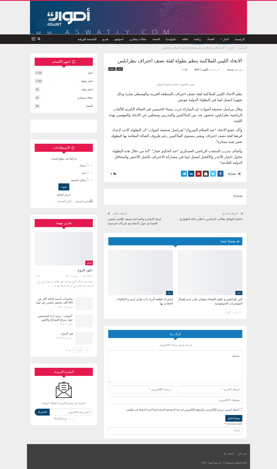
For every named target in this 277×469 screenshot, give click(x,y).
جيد (84, 172)
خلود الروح (85, 270)
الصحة (156, 39)
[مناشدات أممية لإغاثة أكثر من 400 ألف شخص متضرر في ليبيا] (84, 303)
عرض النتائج (64, 194)
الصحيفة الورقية (87, 39)
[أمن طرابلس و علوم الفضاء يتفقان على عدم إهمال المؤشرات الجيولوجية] (210, 272)
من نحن (242, 453)
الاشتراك (42, 412)
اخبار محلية (87, 81)
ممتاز (83, 165)
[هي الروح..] (84, 338)
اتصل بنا (228, 453)
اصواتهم (118, 39)
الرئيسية (240, 39)
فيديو (105, 39)
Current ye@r (233, 423)
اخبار (226, 39)
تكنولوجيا (171, 39)
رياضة (197, 39)
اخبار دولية (87, 89)
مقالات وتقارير (138, 39)
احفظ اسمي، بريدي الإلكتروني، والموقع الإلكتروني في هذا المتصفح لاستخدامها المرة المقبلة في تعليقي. (182, 409)
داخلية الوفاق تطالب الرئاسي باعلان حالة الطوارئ (211, 219)
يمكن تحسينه (78, 180)
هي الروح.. (66, 333)
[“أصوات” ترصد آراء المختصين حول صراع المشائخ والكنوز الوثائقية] (84, 320)
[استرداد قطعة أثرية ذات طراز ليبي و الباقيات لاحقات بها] (140, 272)
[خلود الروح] (64, 248)
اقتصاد (211, 39)
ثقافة (185, 39)
